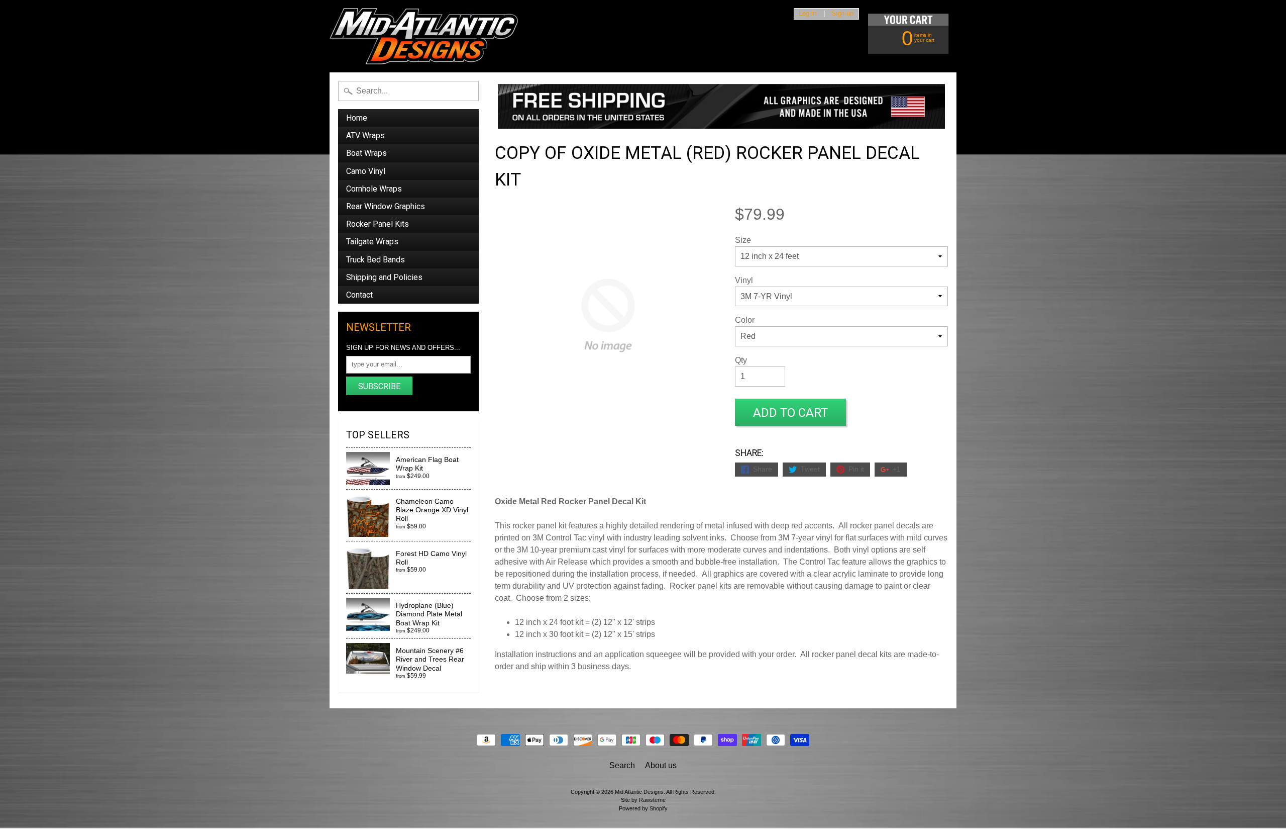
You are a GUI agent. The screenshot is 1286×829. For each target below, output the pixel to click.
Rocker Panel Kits (377, 224)
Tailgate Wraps (372, 241)
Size (743, 240)
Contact (359, 295)
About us (661, 765)
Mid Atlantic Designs (639, 792)
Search (622, 765)
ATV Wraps (365, 135)
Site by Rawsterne (643, 800)
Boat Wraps (366, 153)
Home (356, 118)
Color (745, 320)
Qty (741, 360)
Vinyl (744, 280)
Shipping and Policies (384, 277)
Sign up (842, 14)
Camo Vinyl (365, 171)
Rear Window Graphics (385, 206)
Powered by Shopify (643, 808)
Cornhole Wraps (374, 189)
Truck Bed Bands (375, 259)
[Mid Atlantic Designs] (424, 36)
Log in (807, 14)
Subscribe (379, 386)
